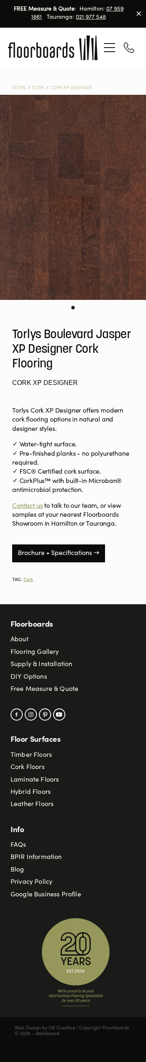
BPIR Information (36, 857)
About (19, 639)
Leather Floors (32, 804)
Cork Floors (28, 767)
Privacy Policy (31, 882)
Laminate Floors (35, 780)
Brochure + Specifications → (58, 553)
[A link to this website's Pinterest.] (45, 714)
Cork (38, 88)
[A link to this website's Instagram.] (31, 714)
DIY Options (29, 677)
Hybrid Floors (31, 792)
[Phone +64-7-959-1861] (129, 47)
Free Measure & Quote (44, 689)
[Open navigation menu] (109, 47)
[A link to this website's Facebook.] (17, 714)
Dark (28, 579)
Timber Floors (31, 755)
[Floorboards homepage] (53, 48)
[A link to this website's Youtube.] (59, 714)
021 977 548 (91, 17)
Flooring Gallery (35, 652)
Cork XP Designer (71, 88)
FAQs (18, 845)
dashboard (47, 1033)
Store (19, 88)
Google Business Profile (46, 895)
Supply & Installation (41, 664)
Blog (17, 870)
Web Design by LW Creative (45, 1028)
